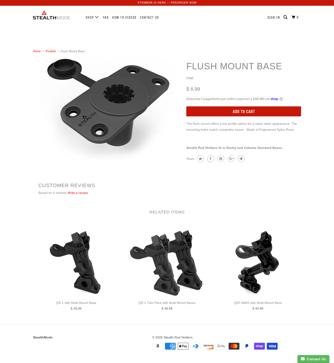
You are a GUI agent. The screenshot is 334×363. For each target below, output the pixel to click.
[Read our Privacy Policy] (225, 231)
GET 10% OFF (167, 208)
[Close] (229, 120)
